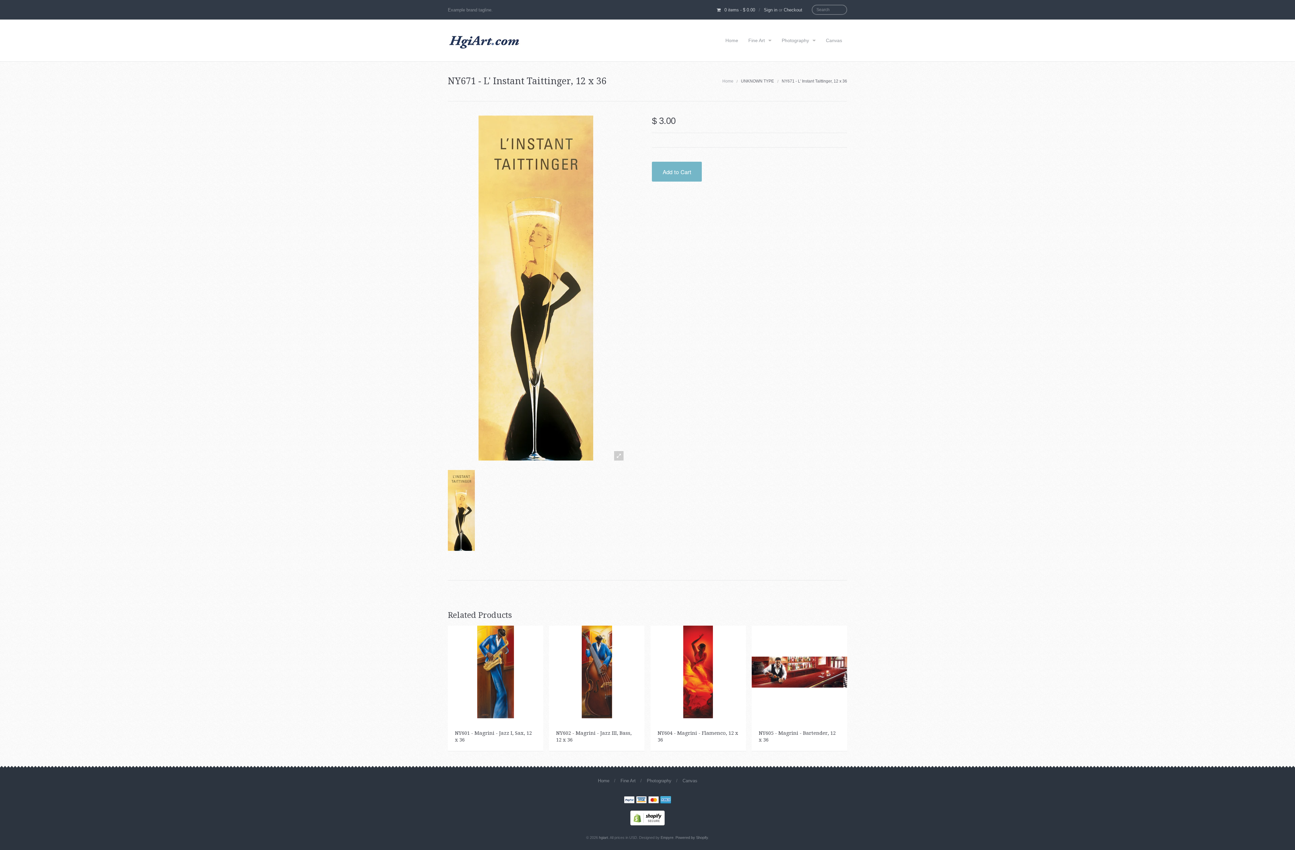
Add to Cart (677, 172)
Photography (795, 40)
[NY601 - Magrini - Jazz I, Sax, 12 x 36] (495, 671)
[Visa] (641, 800)
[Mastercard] (653, 800)
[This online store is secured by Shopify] (647, 817)
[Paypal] (629, 800)
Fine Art (756, 40)
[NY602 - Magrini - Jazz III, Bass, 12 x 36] (597, 671)
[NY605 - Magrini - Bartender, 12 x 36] (799, 671)
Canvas (834, 40)
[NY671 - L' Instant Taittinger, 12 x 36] (463, 510)
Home (731, 40)
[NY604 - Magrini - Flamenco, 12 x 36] (698, 671)
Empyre (667, 838)
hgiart (603, 838)
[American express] (665, 800)
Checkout (793, 9)
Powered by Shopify (691, 838)
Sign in (770, 9)
